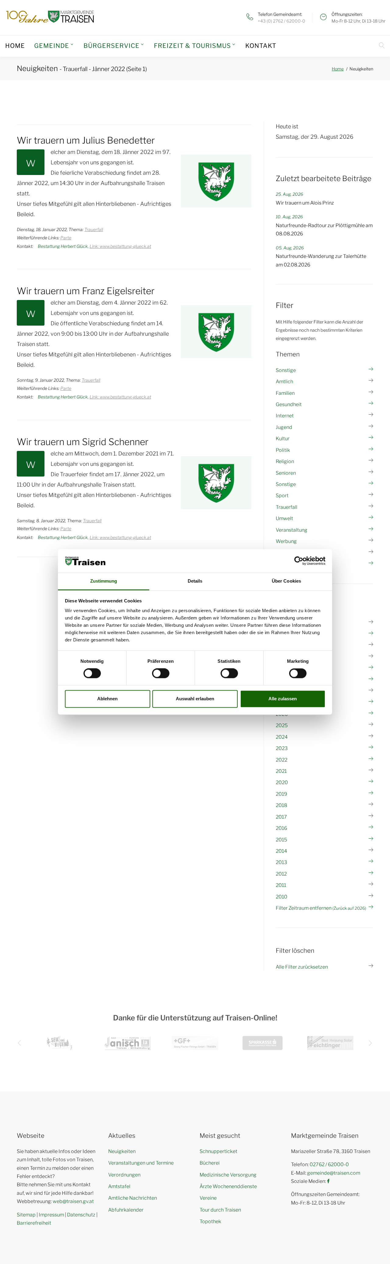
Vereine (208, 1198)
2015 (281, 840)
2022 (281, 760)
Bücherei (210, 1163)
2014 (281, 851)
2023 (282, 748)
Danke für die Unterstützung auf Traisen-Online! (195, 1017)
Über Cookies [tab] (286, 581)
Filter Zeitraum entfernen (321, 908)
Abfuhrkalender (126, 1210)
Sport (282, 495)
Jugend (284, 427)
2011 (281, 885)
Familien (285, 393)
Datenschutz (81, 1215)
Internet (285, 416)
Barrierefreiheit (34, 1223)
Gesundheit (289, 404)
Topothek (210, 1221)
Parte (65, 237)
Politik (283, 450)
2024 (282, 737)
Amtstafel (119, 1186)
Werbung (286, 541)
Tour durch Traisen (220, 1210)
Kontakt (260, 45)
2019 (281, 794)
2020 (282, 782)
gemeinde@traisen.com (333, 1173)
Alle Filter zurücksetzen (302, 967)
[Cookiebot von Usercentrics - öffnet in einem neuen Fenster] (298, 561)
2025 (282, 725)
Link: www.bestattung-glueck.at (120, 246)
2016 (281, 828)
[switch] (160, 673)
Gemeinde (51, 45)
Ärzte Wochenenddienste (228, 1186)
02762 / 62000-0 (329, 1164)
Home (15, 45)
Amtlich (284, 381)
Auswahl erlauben (195, 698)
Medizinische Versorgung (228, 1175)
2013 (281, 862)
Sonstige (286, 370)
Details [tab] (195, 581)
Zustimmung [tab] (103, 581)
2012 (281, 874)
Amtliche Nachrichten (132, 1198)
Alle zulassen (282, 698)
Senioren (286, 473)
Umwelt (284, 518)
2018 (281, 805)
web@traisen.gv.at (73, 1201)
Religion (285, 461)
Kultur (282, 438)
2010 (281, 897)
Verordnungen (124, 1175)
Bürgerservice (111, 45)
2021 (281, 771)
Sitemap (26, 1215)
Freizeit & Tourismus (192, 45)
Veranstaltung (291, 530)
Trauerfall (93, 229)
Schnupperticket (218, 1151)
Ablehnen (107, 698)
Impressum (51, 1215)
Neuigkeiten (122, 1151)
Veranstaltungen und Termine (141, 1163)
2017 (281, 817)
